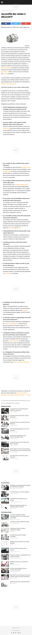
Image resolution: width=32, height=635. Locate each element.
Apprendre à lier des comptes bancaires (20, 581)
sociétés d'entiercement (21, 184)
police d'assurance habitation (21, 362)
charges (5, 73)
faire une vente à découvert (8, 84)
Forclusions (12, 10)
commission (6, 128)
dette (19, 227)
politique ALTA (7, 171)
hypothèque (4, 71)
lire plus (28, 395)
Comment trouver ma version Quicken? (19, 492)
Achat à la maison (4, 10)
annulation (12, 227)
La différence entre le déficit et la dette (19, 521)
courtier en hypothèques (11, 323)
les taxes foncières (13, 341)
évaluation (25, 310)
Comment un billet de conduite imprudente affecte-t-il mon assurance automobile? (19, 516)
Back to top (16, 628)
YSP (27, 325)
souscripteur (7, 273)
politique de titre (25, 167)
